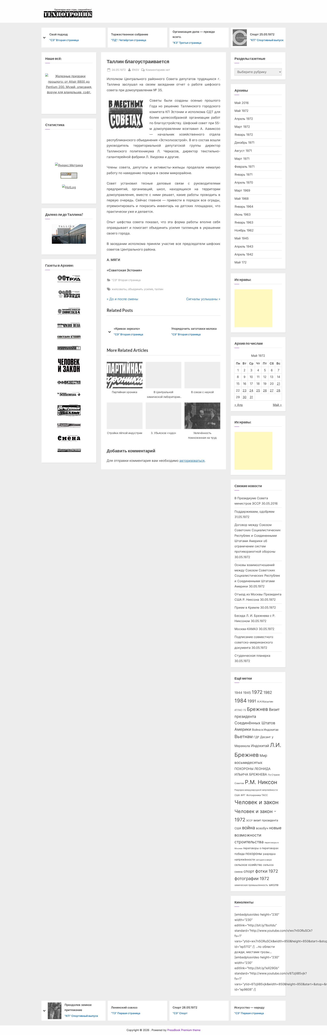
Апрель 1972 (243, 119)
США (237, 795)
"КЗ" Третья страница (187, 42)
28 (278, 390)
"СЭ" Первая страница (249, 1013)
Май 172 (240, 262)
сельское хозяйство (248, 865)
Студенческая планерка (252, 655)
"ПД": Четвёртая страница (128, 40)
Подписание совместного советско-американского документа (253, 642)
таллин (158, 289)
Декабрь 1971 (244, 142)
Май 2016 (241, 103)
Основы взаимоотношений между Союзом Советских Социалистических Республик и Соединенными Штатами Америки (257, 575)
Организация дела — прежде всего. (194, 34)
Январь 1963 (243, 222)
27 (271, 390)
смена (238, 871)
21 (278, 383)
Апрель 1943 (243, 246)
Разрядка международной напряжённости (256, 790)
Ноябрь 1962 (244, 230)
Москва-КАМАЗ (246, 629)
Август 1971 (243, 151)
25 (258, 390)
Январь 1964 (243, 206)
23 (244, 390)
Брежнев (257, 709)
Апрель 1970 (243, 182)
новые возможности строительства (257, 835)
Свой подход (58, 34)
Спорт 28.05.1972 (185, 1007)
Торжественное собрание (129, 34)
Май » (277, 405)
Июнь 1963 (242, 214)
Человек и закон (256, 802)
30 (244, 397)
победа (239, 854)
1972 (257, 692)
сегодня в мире (264, 860)
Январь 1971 (243, 174)
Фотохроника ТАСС (257, 795)
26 (265, 390)
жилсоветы (119, 289)
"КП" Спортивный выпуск (266, 40)
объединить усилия (140, 289)
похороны (253, 854)
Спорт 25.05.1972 (262, 34)
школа (273, 885)
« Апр (238, 405)
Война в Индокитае (265, 729)
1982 (267, 692)
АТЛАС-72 (240, 710)
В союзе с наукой (191, 328)
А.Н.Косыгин (265, 701)
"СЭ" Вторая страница (64, 40)
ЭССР (249, 820)
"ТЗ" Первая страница (125, 1013)
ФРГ (243, 795)
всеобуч (262, 828)
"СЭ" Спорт (180, 1013)
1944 (238, 693)
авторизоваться (192, 461)
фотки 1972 (266, 871)
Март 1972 (242, 126)
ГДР (256, 737)
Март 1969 (242, 190)
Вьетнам (243, 736)
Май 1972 (241, 111)
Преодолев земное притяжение (78, 1007)
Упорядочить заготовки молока (144, 328)
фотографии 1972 (251, 878)
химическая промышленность (251, 885)
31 (251, 397)
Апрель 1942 (243, 254)
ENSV (135, 69)
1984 (240, 701)
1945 (247, 693)
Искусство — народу (249, 1007)
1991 (252, 701)
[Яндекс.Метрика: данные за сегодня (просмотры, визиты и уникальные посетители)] (69, 165)
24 (251, 390)
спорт (249, 871)
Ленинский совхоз (124, 1007)
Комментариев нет (158, 70)
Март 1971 (241, 158)
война (248, 827)
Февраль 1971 (244, 166)
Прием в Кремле (246, 607)
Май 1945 (241, 238)
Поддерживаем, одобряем (254, 511)
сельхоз (268, 864)
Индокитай (260, 746)
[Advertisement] (253, 308)
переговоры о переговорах (261, 848)
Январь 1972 (243, 134)
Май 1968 (241, 198)
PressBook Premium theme (183, 1030)
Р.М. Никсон (261, 782)
